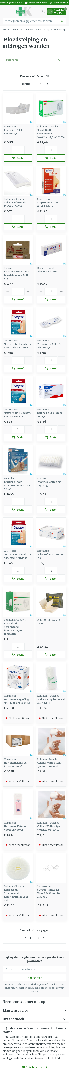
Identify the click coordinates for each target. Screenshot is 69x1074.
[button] (34, 60)
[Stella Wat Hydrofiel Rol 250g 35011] (51, 677)
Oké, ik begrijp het (34, 1067)
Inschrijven (34, 977)
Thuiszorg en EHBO (24, 29)
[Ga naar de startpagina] (24, 11)
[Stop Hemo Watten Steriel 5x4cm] (51, 181)
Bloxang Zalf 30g (47, 271)
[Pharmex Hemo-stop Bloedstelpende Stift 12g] (18, 250)
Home (6, 29)
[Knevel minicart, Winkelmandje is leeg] (50, 11)
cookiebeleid (52, 1058)
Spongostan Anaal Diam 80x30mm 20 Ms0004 (48, 893)
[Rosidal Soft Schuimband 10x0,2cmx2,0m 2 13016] (51, 108)
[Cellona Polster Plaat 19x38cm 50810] (18, 181)
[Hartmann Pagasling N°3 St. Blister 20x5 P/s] (18, 677)
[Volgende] (42, 938)
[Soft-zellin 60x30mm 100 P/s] (51, 391)
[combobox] (30, 21)
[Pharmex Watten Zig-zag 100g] (51, 460)
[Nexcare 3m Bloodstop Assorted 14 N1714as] (18, 533)
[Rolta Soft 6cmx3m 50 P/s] (51, 533)
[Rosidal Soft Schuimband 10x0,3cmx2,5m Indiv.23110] (18, 601)
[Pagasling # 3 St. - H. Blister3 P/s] (18, 108)
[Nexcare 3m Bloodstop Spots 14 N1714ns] (18, 391)
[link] (26, 938)
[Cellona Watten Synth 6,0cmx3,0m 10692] (51, 804)
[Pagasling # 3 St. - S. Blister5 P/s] (51, 322)
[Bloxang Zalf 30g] (51, 250)
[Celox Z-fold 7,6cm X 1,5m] (51, 601)
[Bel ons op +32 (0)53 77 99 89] (43, 11)
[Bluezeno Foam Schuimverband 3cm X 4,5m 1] (18, 460)
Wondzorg (44, 29)
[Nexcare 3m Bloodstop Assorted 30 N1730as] (18, 322)
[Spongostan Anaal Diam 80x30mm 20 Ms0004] (51, 868)
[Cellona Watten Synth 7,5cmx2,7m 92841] (51, 741)
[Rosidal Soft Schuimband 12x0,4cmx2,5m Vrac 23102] (18, 868)
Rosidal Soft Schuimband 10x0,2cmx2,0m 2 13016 (51, 134)
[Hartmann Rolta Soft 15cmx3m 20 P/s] (18, 741)
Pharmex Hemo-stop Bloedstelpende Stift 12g (16, 275)
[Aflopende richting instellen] (48, 84)
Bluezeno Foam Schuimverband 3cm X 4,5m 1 (17, 485)
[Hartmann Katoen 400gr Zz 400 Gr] (18, 804)
